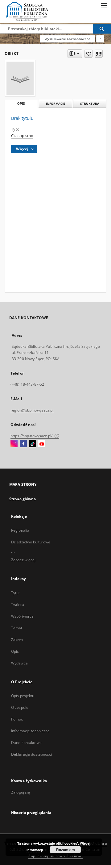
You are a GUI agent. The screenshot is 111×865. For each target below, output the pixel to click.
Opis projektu (23, 695)
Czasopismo (22, 135)
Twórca (17, 604)
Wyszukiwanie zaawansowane (67, 39)
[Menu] (103, 5)
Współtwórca (22, 616)
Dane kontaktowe (26, 742)
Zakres (17, 639)
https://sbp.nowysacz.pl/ (31, 435)
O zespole (19, 707)
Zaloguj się (20, 792)
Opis (15, 651)
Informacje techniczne (30, 730)
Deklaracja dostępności (31, 754)
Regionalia (20, 530)
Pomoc (17, 719)
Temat (17, 628)
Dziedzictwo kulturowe (31, 542)
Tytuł (15, 592)
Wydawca (19, 663)
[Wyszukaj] (102, 29)
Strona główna (22, 499)
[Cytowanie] (99, 54)
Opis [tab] (21, 104)
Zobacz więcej (23, 559)
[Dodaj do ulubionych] (88, 54)
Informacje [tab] (55, 104)
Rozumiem (65, 849)
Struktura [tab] (89, 104)
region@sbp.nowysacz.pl (32, 410)
